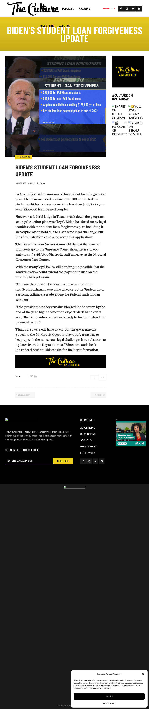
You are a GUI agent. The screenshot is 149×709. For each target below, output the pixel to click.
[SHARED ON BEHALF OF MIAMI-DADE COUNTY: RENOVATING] (119, 112)
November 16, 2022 (25, 183)
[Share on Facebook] (28, 376)
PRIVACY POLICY (109, 703)
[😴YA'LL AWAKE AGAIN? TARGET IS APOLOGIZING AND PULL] (136, 112)
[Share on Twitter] (31, 376)
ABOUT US (86, 440)
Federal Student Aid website (41, 350)
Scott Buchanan (34, 289)
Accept (109, 696)
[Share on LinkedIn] (35, 376)
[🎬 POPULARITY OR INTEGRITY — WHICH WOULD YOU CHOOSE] (119, 128)
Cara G (42, 183)
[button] (143, 674)
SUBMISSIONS (88, 433)
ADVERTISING (87, 427)
